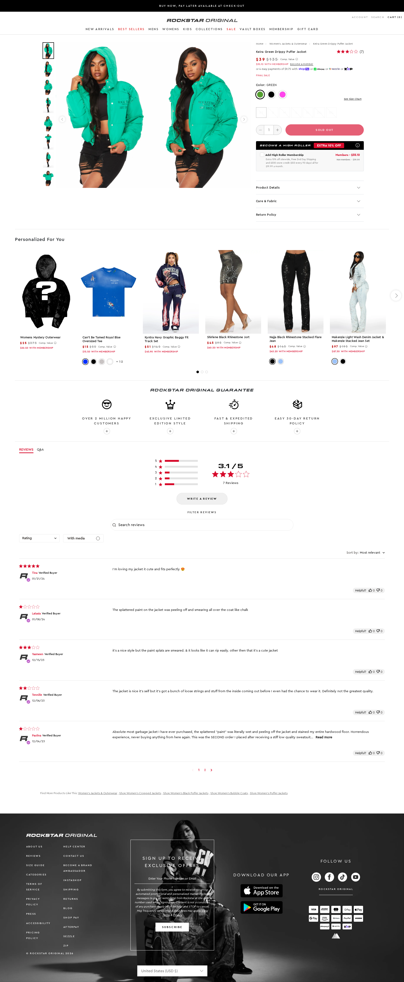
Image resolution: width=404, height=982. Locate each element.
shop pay (71, 917)
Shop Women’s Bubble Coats (229, 793)
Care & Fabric (266, 201)
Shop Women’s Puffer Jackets (269, 793)
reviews (33, 856)
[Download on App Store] (262, 890)
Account (360, 17)
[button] (100, 30)
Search (377, 17)
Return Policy (266, 214)
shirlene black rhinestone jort (228, 337)
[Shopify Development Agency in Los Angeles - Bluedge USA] (336, 936)
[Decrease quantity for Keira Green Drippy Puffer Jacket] (260, 130)
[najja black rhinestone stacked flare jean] (296, 291)
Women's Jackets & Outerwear (288, 44)
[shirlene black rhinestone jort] (233, 291)
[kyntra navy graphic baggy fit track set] (171, 292)
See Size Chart (352, 99)
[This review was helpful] (370, 590)
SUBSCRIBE (172, 927)
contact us (73, 856)
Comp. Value (287, 59)
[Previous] (62, 119)
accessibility (38, 923)
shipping (71, 889)
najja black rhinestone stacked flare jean (296, 339)
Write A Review (202, 499)
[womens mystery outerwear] (46, 292)
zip (66, 945)
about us (34, 846)
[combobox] (39, 538)
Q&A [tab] (40, 449)
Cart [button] (395, 17)
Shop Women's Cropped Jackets (140, 793)
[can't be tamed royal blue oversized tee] (109, 292)
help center (74, 846)
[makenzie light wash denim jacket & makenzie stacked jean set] (358, 291)
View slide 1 (197, 372)
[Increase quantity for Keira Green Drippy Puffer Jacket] (278, 130)
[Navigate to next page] (211, 770)
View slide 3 (206, 372)
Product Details (268, 187)
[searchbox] (205, 525)
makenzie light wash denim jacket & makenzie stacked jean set (358, 339)
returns (70, 899)
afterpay (71, 927)
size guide (35, 865)
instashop (72, 880)
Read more (324, 737)
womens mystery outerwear (40, 337)
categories (36, 874)
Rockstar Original (336, 889)
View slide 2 (202, 372)
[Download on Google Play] (262, 907)
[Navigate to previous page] (193, 770)
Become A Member (301, 64)
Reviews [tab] (26, 449)
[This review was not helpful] (378, 590)
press (31, 914)
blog (67, 908)
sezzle (69, 936)
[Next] (244, 119)
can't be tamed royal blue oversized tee (102, 339)
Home (259, 44)
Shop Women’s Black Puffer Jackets (185, 793)
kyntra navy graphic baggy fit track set (166, 339)
